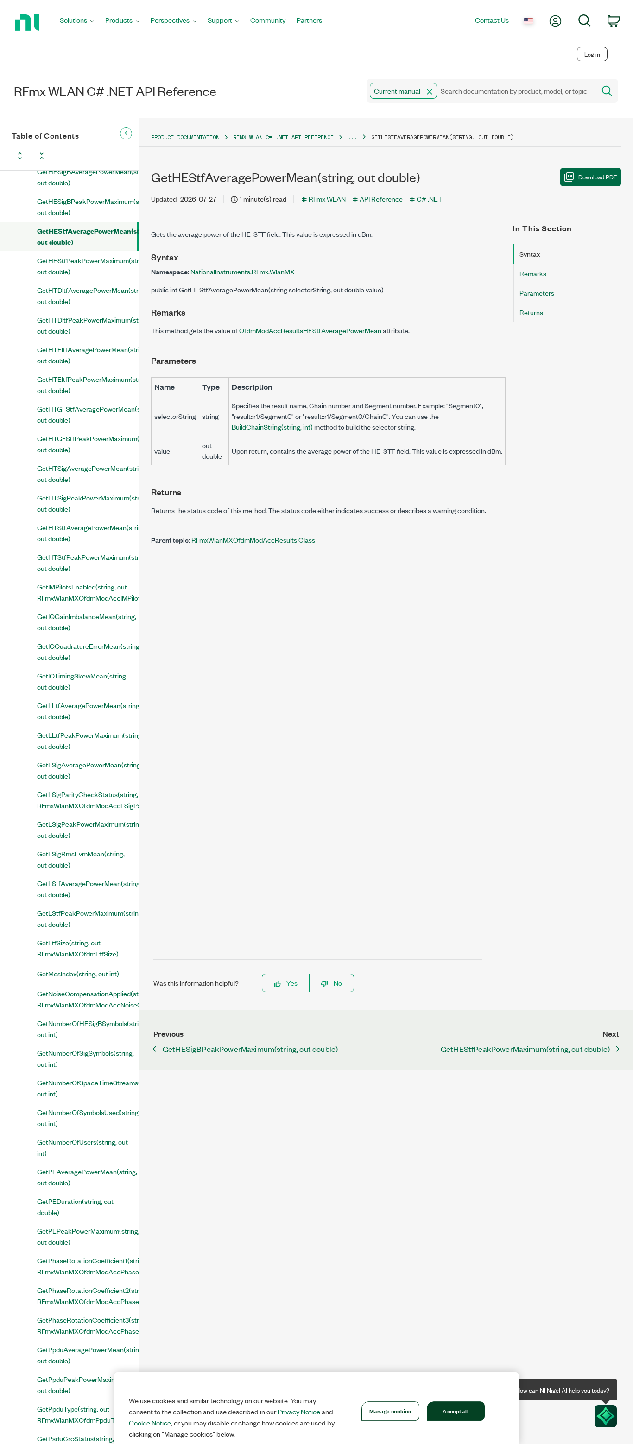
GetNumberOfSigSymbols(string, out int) (85, 1058)
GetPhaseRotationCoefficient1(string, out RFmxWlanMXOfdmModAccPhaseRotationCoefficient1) (88, 1265)
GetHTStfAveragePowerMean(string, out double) (88, 532)
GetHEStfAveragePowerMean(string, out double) (87, 236)
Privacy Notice (299, 1411)
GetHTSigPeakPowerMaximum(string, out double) (88, 503)
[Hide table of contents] (126, 133)
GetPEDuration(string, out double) (75, 1206)
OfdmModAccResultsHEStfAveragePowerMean (310, 330)
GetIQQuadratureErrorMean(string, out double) (88, 651)
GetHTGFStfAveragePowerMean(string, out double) (88, 414)
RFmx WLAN (327, 198)
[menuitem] (77, 22)
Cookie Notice (150, 1422)
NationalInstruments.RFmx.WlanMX (242, 271)
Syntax (529, 254)
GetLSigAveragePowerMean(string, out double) (88, 770)
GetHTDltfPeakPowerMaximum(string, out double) (88, 325)
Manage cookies (390, 1410)
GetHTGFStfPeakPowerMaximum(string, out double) (88, 443)
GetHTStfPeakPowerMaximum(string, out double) (88, 562)
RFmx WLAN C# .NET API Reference (283, 137)
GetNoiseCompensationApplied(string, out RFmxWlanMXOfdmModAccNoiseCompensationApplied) (88, 998)
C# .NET (429, 198)
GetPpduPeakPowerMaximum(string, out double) (88, 1384)
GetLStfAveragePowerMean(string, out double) (88, 888)
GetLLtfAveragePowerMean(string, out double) (88, 710)
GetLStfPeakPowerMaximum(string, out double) (88, 918)
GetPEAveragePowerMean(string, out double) (87, 1176)
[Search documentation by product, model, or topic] (606, 90)
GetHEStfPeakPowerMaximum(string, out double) (88, 265)
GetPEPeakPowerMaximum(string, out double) (88, 1236)
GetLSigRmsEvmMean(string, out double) (81, 859)
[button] (429, 91)
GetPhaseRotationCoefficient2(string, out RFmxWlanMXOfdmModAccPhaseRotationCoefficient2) (88, 1295)
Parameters (536, 293)
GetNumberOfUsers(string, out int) (82, 1147)
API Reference (381, 198)
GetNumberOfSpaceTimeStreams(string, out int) (88, 1087)
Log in (592, 54)
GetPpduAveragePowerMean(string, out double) (88, 1354)
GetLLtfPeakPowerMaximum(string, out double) (88, 740)
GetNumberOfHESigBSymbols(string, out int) (88, 1028)
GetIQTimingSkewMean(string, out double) (82, 681)
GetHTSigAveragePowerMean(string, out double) (88, 473)
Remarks (532, 273)
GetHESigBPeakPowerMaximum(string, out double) (88, 206)
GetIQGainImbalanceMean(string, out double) (86, 621)
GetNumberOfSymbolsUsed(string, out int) (88, 1117)
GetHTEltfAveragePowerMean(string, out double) (88, 354)
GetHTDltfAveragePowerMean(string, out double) (88, 295)
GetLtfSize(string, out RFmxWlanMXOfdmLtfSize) (78, 947)
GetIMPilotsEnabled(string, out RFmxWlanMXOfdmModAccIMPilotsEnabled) (88, 592)
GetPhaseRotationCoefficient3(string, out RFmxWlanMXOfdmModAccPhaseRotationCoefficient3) (88, 1325)
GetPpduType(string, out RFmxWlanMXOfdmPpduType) (82, 1414)
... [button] (352, 137)
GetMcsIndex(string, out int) (78, 973)
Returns (531, 312)
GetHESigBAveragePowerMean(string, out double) (88, 176)
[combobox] (480, 91)
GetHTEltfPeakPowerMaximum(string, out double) (88, 384)
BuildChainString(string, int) (272, 426)
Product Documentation (185, 137)
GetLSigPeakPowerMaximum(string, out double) (88, 829)
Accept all (455, 1410)
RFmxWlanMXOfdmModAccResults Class (253, 540)
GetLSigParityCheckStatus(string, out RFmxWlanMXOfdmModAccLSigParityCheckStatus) (88, 799)
